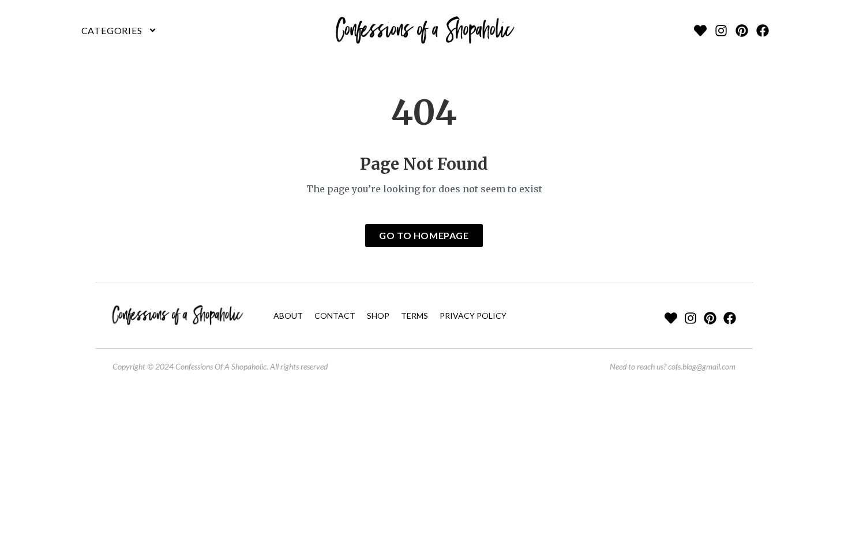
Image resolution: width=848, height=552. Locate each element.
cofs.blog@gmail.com (702, 366)
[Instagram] (721, 30)
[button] (119, 30)
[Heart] (700, 30)
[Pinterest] (742, 30)
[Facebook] (762, 30)
